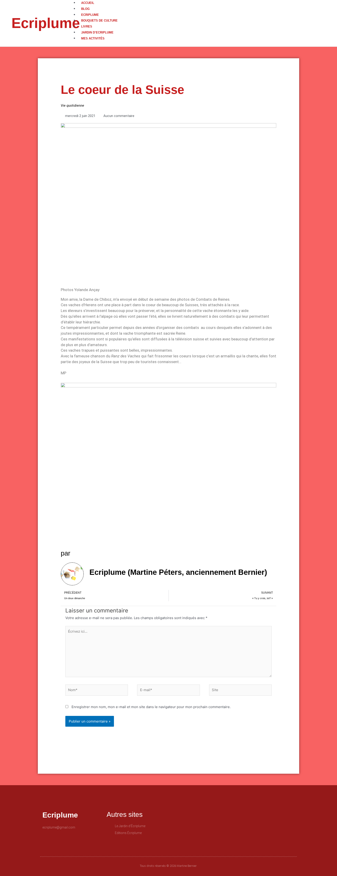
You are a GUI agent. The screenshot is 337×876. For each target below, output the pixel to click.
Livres (86, 26)
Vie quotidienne (72, 105)
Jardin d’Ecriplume (97, 32)
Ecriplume (45, 23)
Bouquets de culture (99, 20)
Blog (85, 9)
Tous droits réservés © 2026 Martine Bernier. (168, 866)
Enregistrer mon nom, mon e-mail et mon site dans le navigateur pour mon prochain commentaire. (151, 707)
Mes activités (93, 38)
